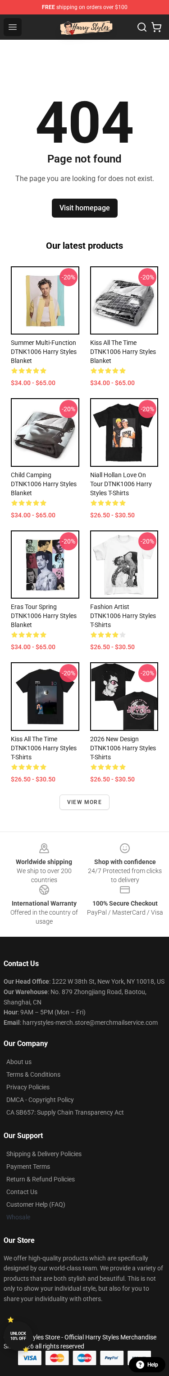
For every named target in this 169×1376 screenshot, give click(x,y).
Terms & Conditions (33, 1074)
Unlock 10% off (18, 1336)
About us (19, 1061)
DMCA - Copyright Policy (40, 1099)
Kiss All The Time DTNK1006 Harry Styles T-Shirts (44, 748)
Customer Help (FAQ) (35, 1204)
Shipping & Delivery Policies (44, 1154)
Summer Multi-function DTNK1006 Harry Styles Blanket (44, 351)
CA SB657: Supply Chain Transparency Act (65, 1112)
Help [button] (152, 1365)
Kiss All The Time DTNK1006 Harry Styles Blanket (123, 351)
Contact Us (21, 1191)
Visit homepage (84, 208)
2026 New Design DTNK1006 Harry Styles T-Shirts (123, 748)
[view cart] (156, 27)
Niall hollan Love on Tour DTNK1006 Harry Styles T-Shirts (121, 484)
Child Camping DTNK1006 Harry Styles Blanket (44, 484)
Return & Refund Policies (40, 1179)
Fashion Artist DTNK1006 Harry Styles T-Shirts (123, 615)
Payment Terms (28, 1166)
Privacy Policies (28, 1087)
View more (84, 802)
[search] (142, 27)
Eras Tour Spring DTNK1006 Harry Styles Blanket (44, 615)
